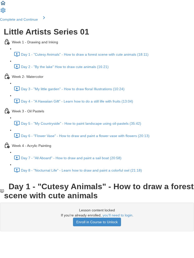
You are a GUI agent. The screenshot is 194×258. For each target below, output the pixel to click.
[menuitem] (3, 12)
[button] (3, 5)
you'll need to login (117, 215)
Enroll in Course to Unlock (97, 222)
